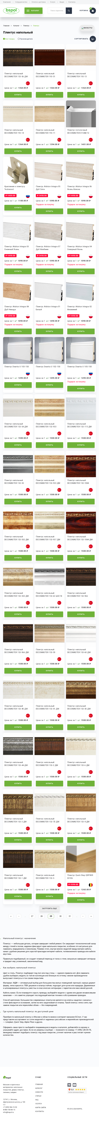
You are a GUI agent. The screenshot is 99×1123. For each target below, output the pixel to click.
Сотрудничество (21, 2)
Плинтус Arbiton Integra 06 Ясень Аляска (79, 188)
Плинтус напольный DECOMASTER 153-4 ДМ (78, 820)
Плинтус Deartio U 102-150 (48, 366)
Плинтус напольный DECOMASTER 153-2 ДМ (47, 763)
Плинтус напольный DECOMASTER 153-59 (45, 651)
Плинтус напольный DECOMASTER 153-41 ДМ (47, 707)
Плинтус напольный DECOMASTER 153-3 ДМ (15, 820)
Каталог (39, 1088)
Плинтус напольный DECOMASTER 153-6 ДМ (78, 763)
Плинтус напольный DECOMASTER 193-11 (45, 131)
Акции (62, 2)
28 (41, 916)
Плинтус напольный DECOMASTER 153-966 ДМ (16, 651)
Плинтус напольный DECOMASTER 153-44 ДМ (16, 763)
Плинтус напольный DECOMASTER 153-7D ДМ (47, 820)
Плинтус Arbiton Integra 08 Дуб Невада (16, 308)
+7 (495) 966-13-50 (10, 1107)
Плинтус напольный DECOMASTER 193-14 (14, 131)
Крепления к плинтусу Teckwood (14, 188)
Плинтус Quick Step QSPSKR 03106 (80, 876)
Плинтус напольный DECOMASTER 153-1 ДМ (15, 876)
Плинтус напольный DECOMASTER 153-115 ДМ (79, 425)
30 (60, 916)
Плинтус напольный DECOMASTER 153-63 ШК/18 (49, 594)
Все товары (10, 39)
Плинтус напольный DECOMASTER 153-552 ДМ (16, 538)
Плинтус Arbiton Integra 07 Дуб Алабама (48, 248)
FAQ (36, 1100)
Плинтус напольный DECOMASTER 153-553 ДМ (16, 594)
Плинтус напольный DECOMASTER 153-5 (45, 876)
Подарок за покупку (45, 204)
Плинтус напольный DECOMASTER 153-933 (46, 425)
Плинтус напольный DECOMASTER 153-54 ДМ (16, 425)
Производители (26, 39)
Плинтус (26, 26)
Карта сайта (40, 1107)
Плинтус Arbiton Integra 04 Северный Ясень (79, 248)
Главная (39, 1084)
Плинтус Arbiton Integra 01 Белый (48, 308)
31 (70, 916)
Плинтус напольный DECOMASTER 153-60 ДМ (78, 651)
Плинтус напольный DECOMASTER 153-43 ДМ (78, 707)
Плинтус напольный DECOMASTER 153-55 (14, 481)
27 (32, 916)
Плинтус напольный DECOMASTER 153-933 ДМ (48, 481)
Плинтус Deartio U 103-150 (16, 366)
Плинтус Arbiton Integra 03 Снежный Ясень (16, 248)
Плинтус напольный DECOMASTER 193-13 (77, 75)
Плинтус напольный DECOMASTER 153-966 (77, 594)
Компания (7, 2)
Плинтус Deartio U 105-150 (79, 366)
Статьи (38, 1096)
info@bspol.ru (8, 1112)
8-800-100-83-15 (9, 1110)
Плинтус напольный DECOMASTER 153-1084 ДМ (80, 538)
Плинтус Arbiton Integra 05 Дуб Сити (48, 188)
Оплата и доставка (39, 2)
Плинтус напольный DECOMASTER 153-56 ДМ (16, 75)
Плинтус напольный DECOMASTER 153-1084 (78, 481)
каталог (35, 11)
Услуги (52, 2)
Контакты (71, 2)
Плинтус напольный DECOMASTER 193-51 (45, 75)
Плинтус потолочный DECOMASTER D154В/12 (78, 131)
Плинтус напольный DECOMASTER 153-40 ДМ (16, 707)
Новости (39, 1092)
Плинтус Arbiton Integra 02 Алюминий (79, 308)
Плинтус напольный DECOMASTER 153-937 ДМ (48, 538)
